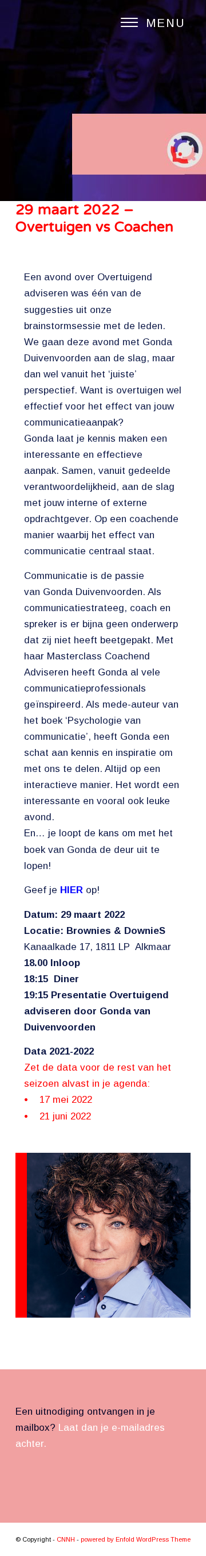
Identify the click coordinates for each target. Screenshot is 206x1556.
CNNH (66, 1539)
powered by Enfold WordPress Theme (136, 1539)
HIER (71, 890)
